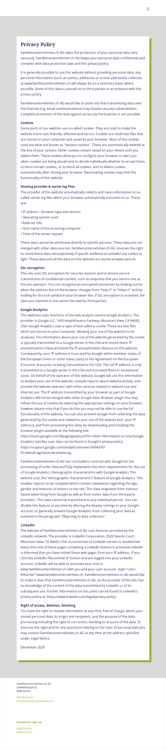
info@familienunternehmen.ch (35, 701)
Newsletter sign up (29, 722)
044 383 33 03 (25, 697)
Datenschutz (24, 732)
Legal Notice (24, 728)
